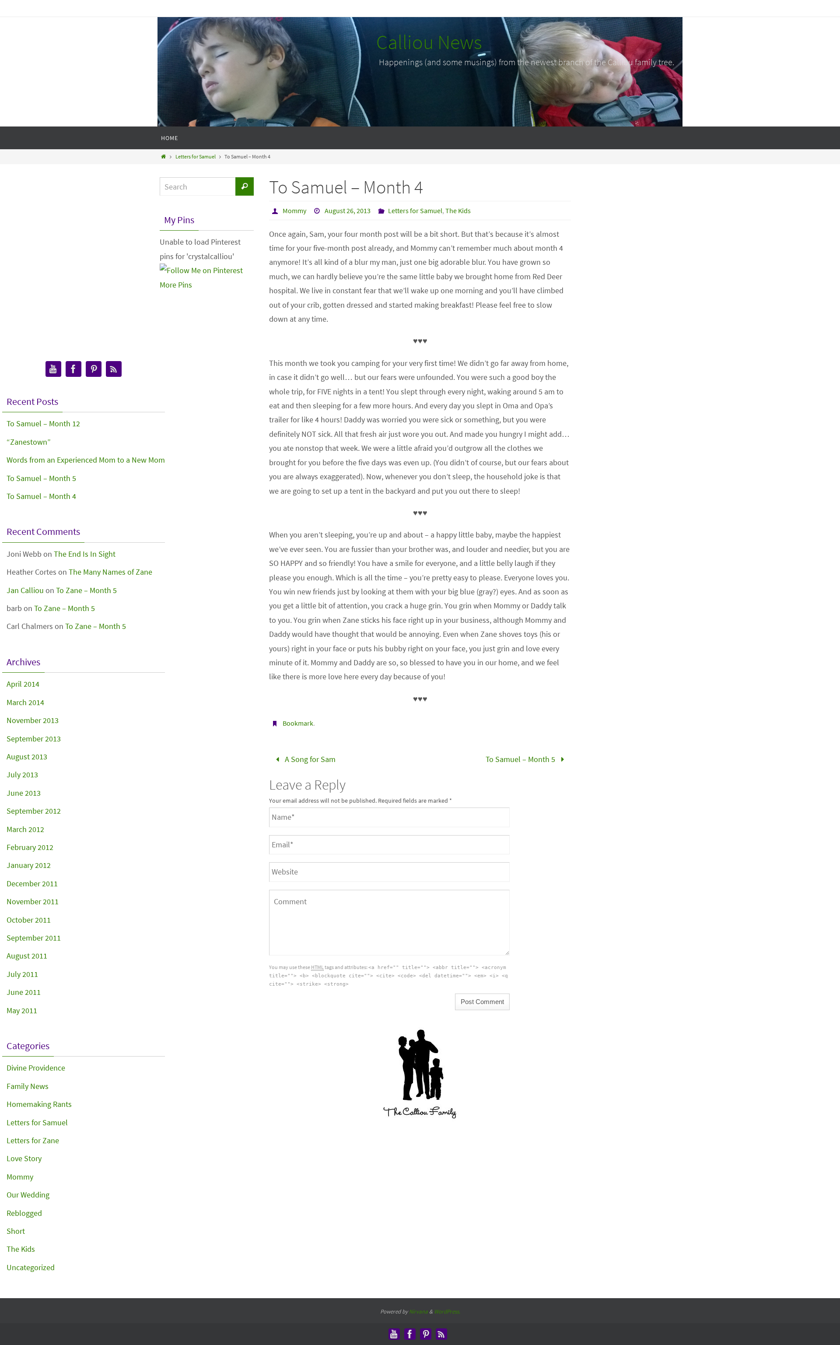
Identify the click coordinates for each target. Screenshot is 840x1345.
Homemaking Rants (39, 1104)
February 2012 (30, 847)
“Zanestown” (29, 442)
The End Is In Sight (85, 554)
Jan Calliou (25, 590)
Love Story (24, 1158)
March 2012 (25, 829)
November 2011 (33, 901)
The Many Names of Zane (110, 572)
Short (16, 1231)
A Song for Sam (309, 759)
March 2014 (25, 702)
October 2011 (29, 920)
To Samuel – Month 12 (43, 423)
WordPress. (447, 1311)
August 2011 (27, 956)
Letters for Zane (33, 1140)
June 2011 (24, 992)
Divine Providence (36, 1068)
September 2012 (34, 811)
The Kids (458, 210)
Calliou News (429, 42)
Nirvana (418, 1311)
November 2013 (33, 720)
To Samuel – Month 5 (521, 759)
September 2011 (34, 938)
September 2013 (34, 739)
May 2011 (22, 1010)
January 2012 (29, 865)
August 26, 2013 (348, 210)
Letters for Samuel (195, 156)
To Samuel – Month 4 (41, 496)
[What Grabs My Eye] (94, 369)
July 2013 (22, 774)
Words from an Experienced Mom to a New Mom (86, 460)
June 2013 (24, 793)
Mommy (294, 210)
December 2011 (32, 883)
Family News (28, 1086)
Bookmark (298, 723)
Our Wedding (28, 1195)
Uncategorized (31, 1267)
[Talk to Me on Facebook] (73, 369)
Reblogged (24, 1213)
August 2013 (27, 757)
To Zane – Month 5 (86, 590)
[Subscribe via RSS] (114, 369)
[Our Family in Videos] (53, 369)
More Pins (176, 285)
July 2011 (22, 974)
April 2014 (23, 684)
